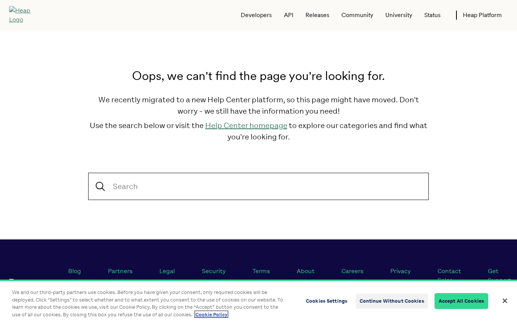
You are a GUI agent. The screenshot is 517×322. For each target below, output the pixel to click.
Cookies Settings (326, 301)
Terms (261, 271)
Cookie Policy (211, 314)
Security (214, 271)
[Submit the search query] (100, 186)
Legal (167, 271)
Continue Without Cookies (392, 301)
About (306, 271)
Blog (74, 271)
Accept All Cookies (461, 301)
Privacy (400, 271)
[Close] (505, 300)
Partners (120, 271)
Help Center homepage (246, 125)
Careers (352, 271)
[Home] (25, 15)
